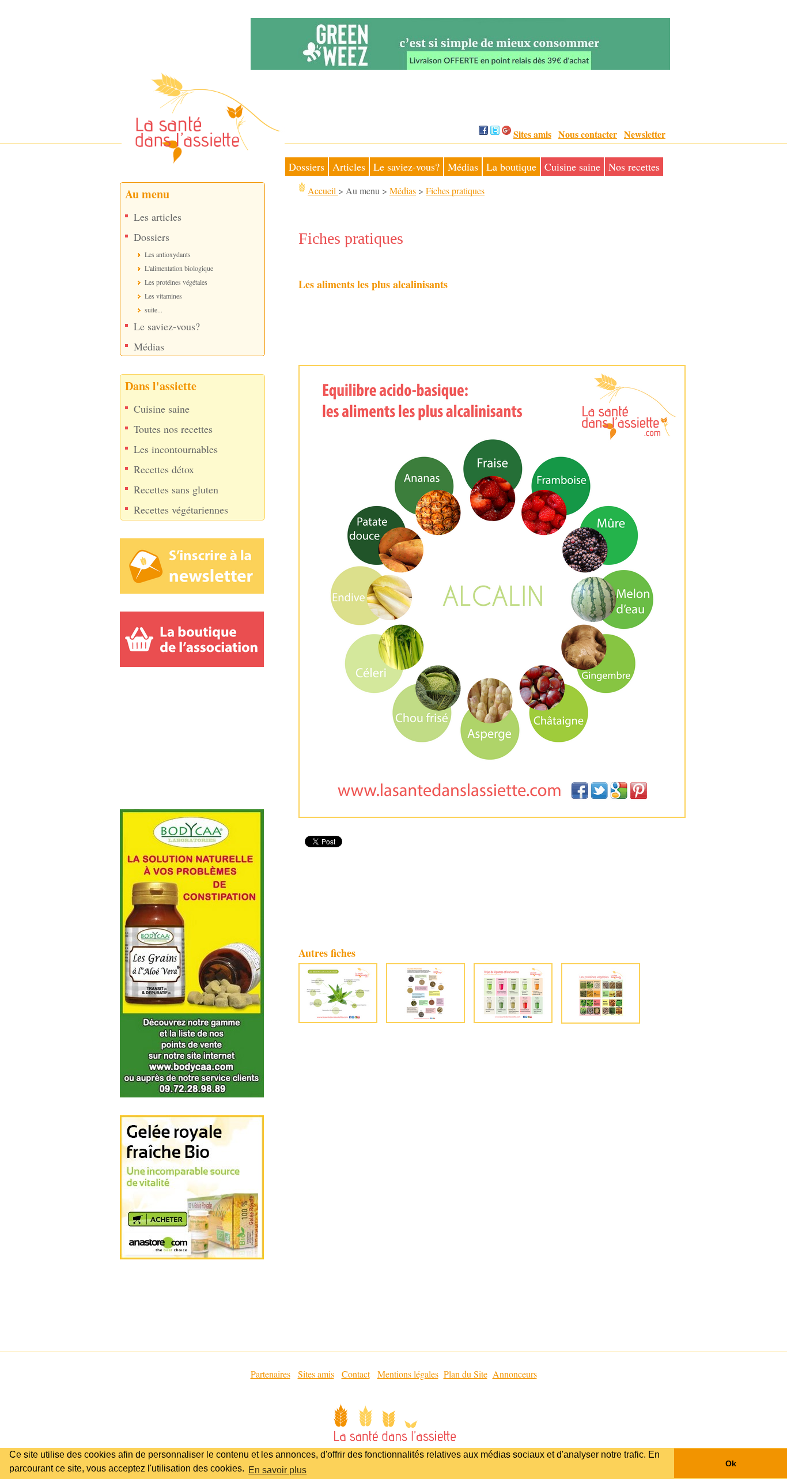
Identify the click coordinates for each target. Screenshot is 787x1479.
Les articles (157, 217)
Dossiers (306, 166)
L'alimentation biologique (179, 268)
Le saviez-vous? (406, 166)
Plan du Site (465, 1374)
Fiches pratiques (455, 190)
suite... (153, 309)
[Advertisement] (477, 329)
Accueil (323, 190)
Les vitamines (163, 295)
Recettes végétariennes (181, 509)
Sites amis (532, 134)
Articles (348, 166)
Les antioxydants (168, 254)
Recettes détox (164, 469)
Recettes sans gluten (176, 489)
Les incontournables (176, 449)
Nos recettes (634, 166)
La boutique (511, 166)
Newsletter (644, 134)
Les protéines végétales (176, 281)
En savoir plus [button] (277, 1470)
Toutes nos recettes (173, 429)
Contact (356, 1374)
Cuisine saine (572, 166)
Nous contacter (587, 134)
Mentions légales (407, 1374)
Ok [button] (730, 1463)
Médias (463, 166)
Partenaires (270, 1374)
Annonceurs (515, 1374)
